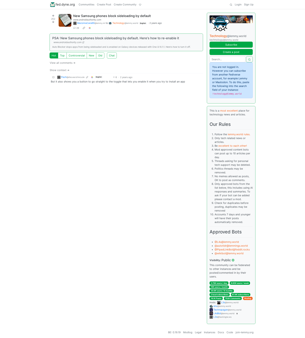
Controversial (77, 55)
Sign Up (249, 4)
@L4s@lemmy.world (227, 241)
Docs (221, 332)
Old (100, 55)
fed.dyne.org (65, 4)
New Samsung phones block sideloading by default (112, 16)
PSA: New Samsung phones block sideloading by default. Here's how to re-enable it (115, 38)
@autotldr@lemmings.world (231, 245)
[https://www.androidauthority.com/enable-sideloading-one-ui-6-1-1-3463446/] (65, 20)
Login (238, 4)
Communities (86, 4)
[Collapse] (53, 77)
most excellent (229, 110)
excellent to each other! (232, 145)
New (91, 55)
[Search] (231, 4)
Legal (198, 332)
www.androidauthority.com (87, 19)
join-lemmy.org (245, 332)
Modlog (247, 298)
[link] (84, 28)
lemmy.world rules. (239, 134)
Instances (209, 332)
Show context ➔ (59, 70)
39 (77, 28)
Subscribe (231, 44)
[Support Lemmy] (140, 4)
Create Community (125, 4)
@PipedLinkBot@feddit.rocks (232, 249)
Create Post (104, 4)
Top (62, 55)
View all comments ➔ (62, 62)
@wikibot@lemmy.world (229, 253)
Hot (54, 55)
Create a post (231, 52)
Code (230, 332)
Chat (112, 55)
